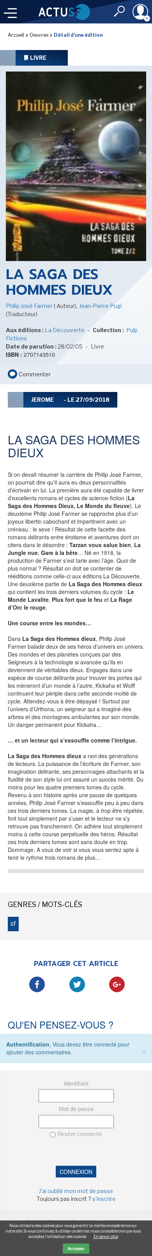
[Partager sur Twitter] (77, 984)
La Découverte (65, 330)
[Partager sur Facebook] (37, 984)
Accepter (76, 1248)
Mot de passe (76, 1108)
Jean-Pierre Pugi (100, 305)
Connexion (76, 1171)
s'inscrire (104, 1198)
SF (13, 923)
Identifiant (76, 1083)
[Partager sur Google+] (117, 984)
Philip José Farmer (30, 305)
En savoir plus (106, 1236)
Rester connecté (79, 1134)
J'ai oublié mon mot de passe (76, 1191)
